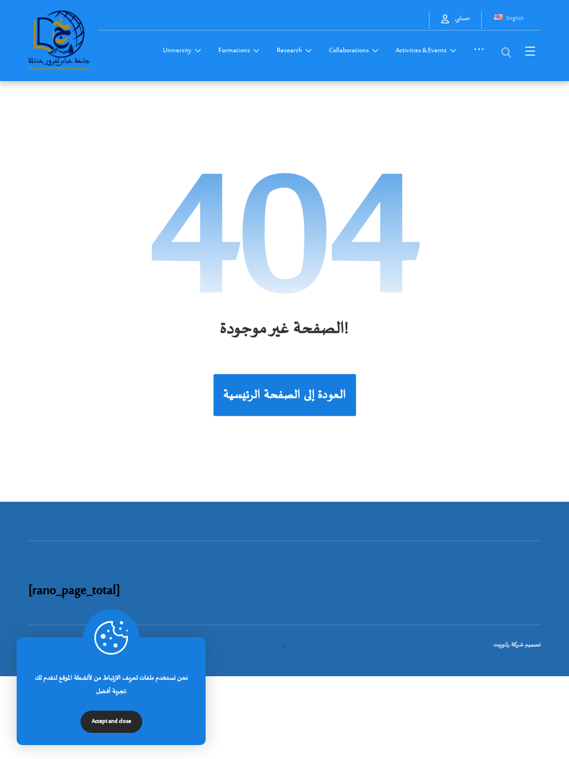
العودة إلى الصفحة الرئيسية (284, 395)
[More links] (479, 54)
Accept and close (111, 721)
